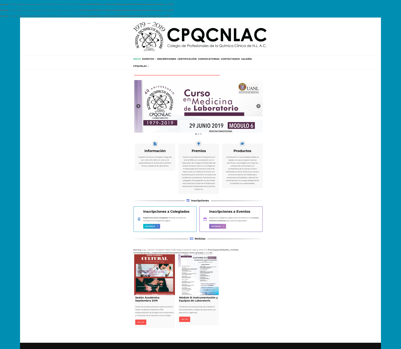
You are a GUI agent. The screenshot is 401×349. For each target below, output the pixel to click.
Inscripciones (166, 59)
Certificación (187, 59)
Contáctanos (230, 59)
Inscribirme (150, 226)
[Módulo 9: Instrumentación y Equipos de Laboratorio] (198, 274)
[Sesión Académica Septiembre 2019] (154, 274)
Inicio (137, 59)
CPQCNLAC (140, 66)
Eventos (148, 59)
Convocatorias (209, 59)
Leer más (140, 322)
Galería (246, 59)
